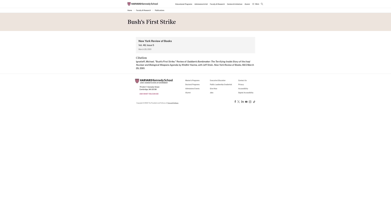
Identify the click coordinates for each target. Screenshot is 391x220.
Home (129, 10)
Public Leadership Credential (221, 84)
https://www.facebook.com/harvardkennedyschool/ (235, 102)
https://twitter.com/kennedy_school (238, 102)
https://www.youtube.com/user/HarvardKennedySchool (246, 102)
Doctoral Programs (192, 84)
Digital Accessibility (245, 93)
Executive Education (217, 80)
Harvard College (172, 103)
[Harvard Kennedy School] (143, 4)
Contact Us (242, 80)
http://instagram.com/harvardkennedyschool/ (250, 102)
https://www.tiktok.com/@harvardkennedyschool (254, 101)
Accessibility (243, 89)
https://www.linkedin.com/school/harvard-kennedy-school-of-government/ (242, 102)
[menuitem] (183, 5)
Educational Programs (183, 4)
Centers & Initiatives (234, 4)
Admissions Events (192, 89)
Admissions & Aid (201, 4)
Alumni (247, 4)
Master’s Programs (192, 80)
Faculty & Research (217, 4)
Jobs (211, 93)
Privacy (241, 84)
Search (262, 4)
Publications (159, 10)
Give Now (213, 89)
